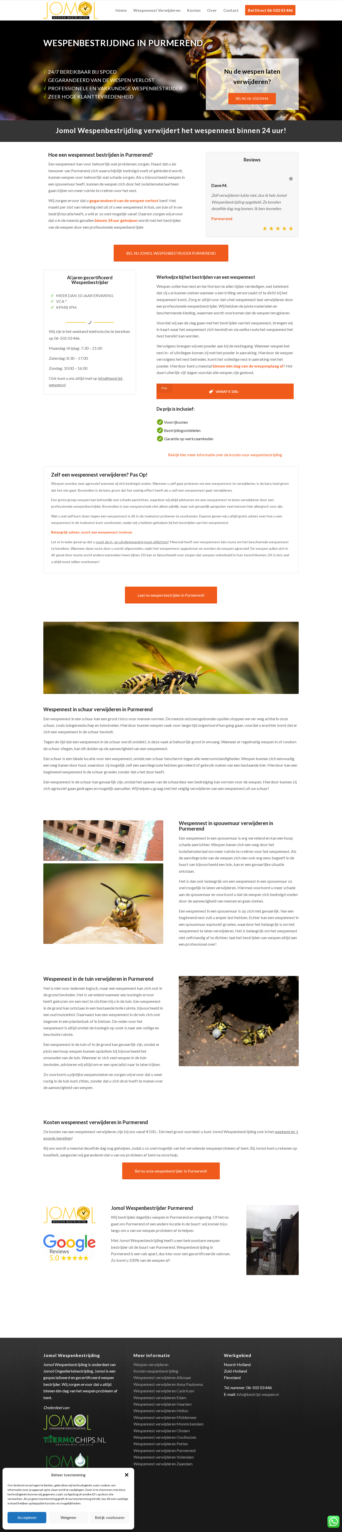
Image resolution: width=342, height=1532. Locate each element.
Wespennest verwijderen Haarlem (162, 1404)
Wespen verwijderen (150, 1364)
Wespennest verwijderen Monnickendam (168, 1423)
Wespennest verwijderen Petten (160, 1443)
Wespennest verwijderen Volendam (163, 1457)
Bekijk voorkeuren (109, 1517)
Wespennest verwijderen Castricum (163, 1390)
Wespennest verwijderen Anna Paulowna (168, 1384)
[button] (126, 1474)
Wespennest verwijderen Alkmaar (162, 1377)
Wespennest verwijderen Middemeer (165, 1417)
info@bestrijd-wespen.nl (258, 1394)
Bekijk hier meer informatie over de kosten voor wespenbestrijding (225, 454)
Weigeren (68, 1517)
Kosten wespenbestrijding (155, 1371)
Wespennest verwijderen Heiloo (160, 1410)
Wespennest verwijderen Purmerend (164, 1450)
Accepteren (27, 1517)
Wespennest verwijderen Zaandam (163, 1463)
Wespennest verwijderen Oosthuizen (164, 1437)
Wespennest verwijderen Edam (159, 1397)
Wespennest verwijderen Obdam (161, 1430)
